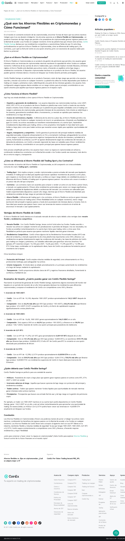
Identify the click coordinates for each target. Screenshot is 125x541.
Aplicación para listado (103, 512)
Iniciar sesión (90, 3)
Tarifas (101, 508)
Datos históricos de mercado (73, 519)
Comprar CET (72, 497)
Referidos (102, 488)
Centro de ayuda (113, 481)
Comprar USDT (72, 500)
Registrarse (101, 3)
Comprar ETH (72, 483)
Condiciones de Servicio (59, 493)
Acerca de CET (58, 508)
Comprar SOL (72, 486)
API (100, 516)
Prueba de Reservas (102, 526)
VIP (100, 495)
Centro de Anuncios (113, 486)
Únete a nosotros (57, 487)
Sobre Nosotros (59, 480)
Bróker (101, 485)
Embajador (102, 492)
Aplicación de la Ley (113, 503)
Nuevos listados (73, 509)
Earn (83, 490)
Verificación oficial (113, 508)
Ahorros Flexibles (80, 436)
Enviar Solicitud (113, 492)
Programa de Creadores (102, 503)
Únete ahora (102, 87)
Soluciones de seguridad (58, 513)
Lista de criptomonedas (72, 505)
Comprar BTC (72, 480)
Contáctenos (58, 483)
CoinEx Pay (85, 499)
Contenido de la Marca (102, 521)
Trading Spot (86, 480)
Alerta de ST (113, 497)
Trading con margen (88, 483)
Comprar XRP (72, 490)
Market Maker (101, 481)
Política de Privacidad (57, 498)
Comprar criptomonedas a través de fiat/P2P (88, 495)
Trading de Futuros (88, 486)
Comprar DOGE (72, 493)
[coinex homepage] (7, 2)
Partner (101, 499)
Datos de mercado (71, 513)
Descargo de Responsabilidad (59, 504)
